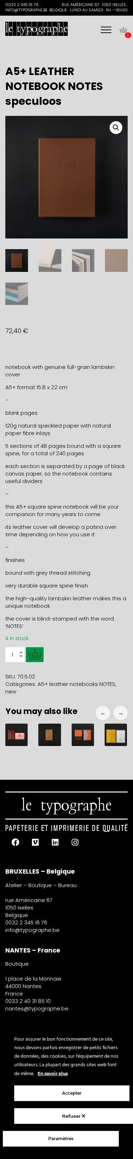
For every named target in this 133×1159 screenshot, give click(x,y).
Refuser (72, 1116)
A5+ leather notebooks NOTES (76, 684)
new (10, 691)
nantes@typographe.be (36, 1008)
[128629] (35, 654)
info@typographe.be (32, 930)
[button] (116, 127)
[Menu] (106, 30)
